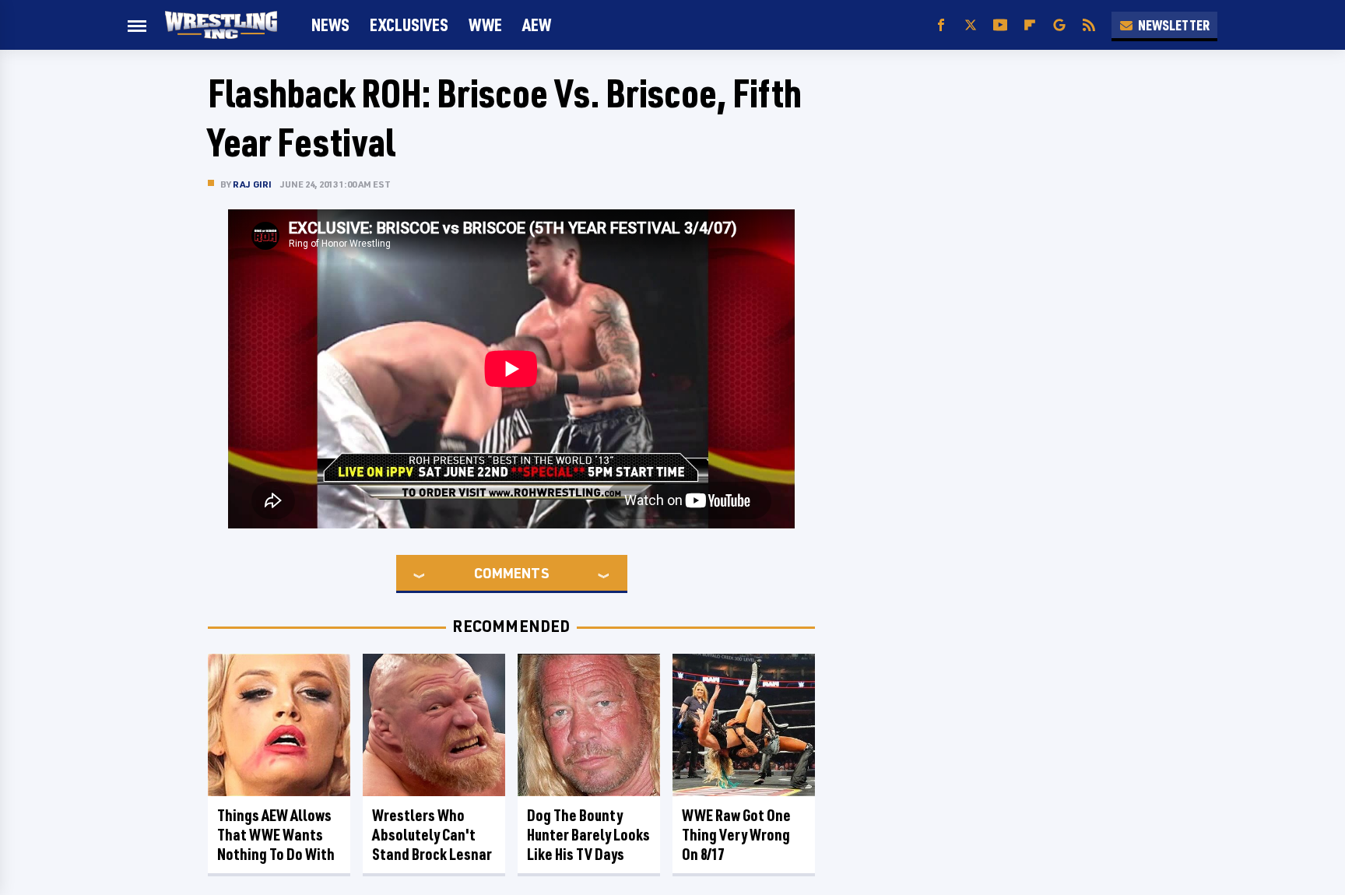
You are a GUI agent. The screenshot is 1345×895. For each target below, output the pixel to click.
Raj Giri (252, 184)
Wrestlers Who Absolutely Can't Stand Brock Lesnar (432, 835)
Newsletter (1174, 24)
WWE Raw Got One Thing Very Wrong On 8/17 (736, 835)
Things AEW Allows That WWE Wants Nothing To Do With (276, 835)
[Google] (1059, 25)
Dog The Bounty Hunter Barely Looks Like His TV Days (588, 835)
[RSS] (1089, 25)
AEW (536, 24)
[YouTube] (1000, 25)
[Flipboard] (1030, 25)
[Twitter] (971, 25)
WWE (485, 24)
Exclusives (409, 24)
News (330, 24)
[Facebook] (941, 25)
